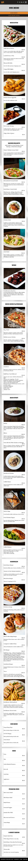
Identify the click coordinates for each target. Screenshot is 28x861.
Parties (25, 859)
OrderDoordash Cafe (6, 859)
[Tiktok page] (23, 2)
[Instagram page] (19, 2)
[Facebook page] (18, 2)
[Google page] (21, 2)
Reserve (16, 859)
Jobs (21, 859)
